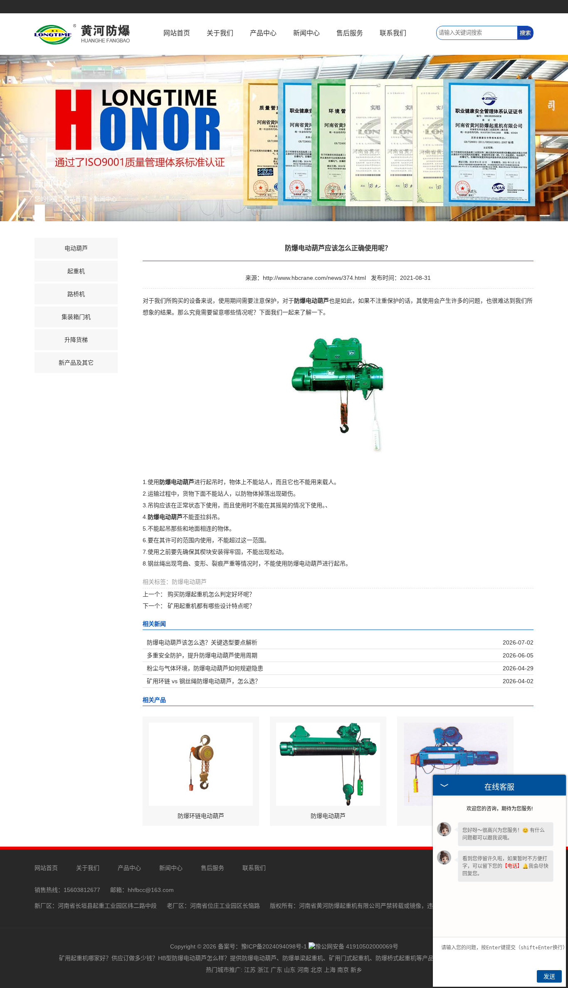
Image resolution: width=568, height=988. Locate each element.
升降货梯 (76, 339)
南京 (343, 969)
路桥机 (76, 294)
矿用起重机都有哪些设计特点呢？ (210, 606)
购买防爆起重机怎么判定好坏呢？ (210, 594)
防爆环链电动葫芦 (201, 816)
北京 (316, 969)
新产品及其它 (76, 362)
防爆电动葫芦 (328, 816)
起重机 (76, 271)
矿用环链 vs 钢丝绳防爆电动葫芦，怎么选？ (204, 681)
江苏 (250, 969)
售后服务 (349, 33)
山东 (290, 969)
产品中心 (263, 33)
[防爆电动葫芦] (328, 764)
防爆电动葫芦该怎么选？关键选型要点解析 (202, 642)
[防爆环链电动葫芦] (201, 764)
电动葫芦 (76, 248)
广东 (276, 969)
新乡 (356, 969)
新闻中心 (306, 33)
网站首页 (176, 33)
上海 (330, 969)
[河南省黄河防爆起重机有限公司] (82, 33)
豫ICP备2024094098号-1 (274, 946)
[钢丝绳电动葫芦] (455, 764)
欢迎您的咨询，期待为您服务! (500, 809)
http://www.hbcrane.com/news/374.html (314, 277)
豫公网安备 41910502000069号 (356, 946)
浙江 (263, 969)
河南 (303, 969)
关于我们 (220, 33)
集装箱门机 (76, 317)
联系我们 (393, 33)
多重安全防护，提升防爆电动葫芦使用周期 (202, 655)
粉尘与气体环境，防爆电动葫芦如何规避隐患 (205, 668)
